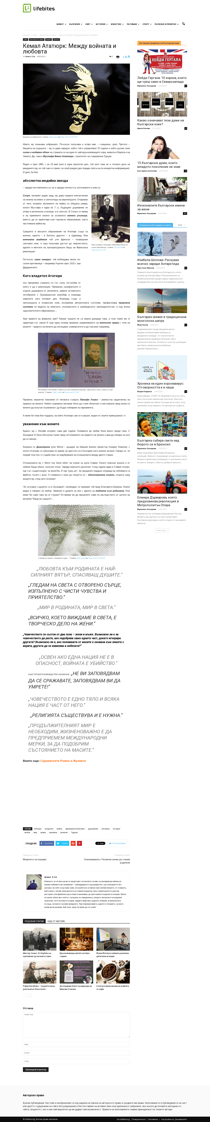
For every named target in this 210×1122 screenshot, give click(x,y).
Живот (60, 24)
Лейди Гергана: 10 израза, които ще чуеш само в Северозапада (162, 80)
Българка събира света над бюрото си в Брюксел (158, 442)
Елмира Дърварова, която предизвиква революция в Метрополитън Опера (158, 501)
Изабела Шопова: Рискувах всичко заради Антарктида (158, 262)
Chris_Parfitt (57, 392)
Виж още (161, 530)
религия (64, 832)
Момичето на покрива (34, 859)
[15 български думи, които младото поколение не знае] (162, 146)
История (100, 24)
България (74, 24)
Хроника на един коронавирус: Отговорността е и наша (160, 385)
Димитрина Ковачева (75, 829)
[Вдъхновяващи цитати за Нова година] (76, 939)
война (59, 829)
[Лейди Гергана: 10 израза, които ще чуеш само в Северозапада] (162, 61)
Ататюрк (38, 829)
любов (27, 832)
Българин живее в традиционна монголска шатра (161, 319)
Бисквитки (153, 1119)
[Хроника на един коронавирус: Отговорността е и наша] (162, 367)
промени (53, 832)
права (43, 832)
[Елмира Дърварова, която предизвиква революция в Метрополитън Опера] (162, 481)
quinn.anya (53, 137)
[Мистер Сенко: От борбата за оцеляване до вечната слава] (39, 939)
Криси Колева (143, 128)
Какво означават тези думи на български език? (160, 122)
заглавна (105, 829)
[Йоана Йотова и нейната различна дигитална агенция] (113, 939)
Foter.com (64, 137)
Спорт (146, 24)
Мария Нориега (144, 391)
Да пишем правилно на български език (159, 43)
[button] (183, 24)
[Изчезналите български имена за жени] (162, 189)
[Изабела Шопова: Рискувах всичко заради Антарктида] (162, 244)
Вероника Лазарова (146, 86)
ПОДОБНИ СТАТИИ (34, 921)
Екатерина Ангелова (147, 171)
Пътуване (132, 24)
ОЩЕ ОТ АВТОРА (56, 921)
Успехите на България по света (155, 225)
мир (35, 832)
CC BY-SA (73, 137)
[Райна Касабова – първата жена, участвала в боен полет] (39, 972)
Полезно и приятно (165, 24)
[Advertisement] (107, 277)
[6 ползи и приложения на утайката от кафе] (113, 972)
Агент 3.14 (30, 56)
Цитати (56, 39)
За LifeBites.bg (123, 1119)
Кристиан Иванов (145, 268)
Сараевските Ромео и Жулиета (63, 760)
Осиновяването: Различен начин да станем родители (107, 861)
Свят (87, 24)
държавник (93, 829)
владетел (49, 829)
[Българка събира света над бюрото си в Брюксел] (162, 424)
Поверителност (139, 1119)
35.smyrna (118, 247)
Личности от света (37, 39)
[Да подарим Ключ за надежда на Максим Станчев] (76, 972)
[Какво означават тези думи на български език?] (162, 104)
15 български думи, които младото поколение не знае (158, 165)
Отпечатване (118, 843)
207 (185, 213)
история (116, 829)
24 (185, 171)
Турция (74, 832)
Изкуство (116, 24)
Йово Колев (142, 325)
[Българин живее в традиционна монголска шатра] (162, 300)
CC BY (103, 250)
